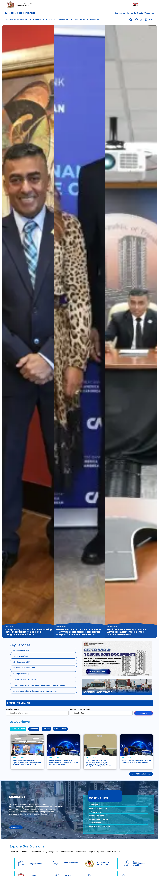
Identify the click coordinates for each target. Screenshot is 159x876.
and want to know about (80, 709)
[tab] (18, 729)
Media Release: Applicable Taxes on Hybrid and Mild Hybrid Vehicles (136, 761)
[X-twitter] (141, 19)
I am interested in (13, 709)
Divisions (24, 19)
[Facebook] (136, 19)
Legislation (95, 19)
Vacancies (149, 13)
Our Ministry (10, 19)
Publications (38, 19)
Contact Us (120, 13)
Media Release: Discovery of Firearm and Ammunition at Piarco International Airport (63, 762)
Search (143, 713)
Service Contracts (135, 13)
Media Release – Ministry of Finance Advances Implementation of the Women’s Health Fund (27, 762)
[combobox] (37, 713)
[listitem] (28, 331)
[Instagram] (146, 19)
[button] (130, 19)
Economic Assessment (59, 19)
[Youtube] (150, 19)
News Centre (79, 19)
